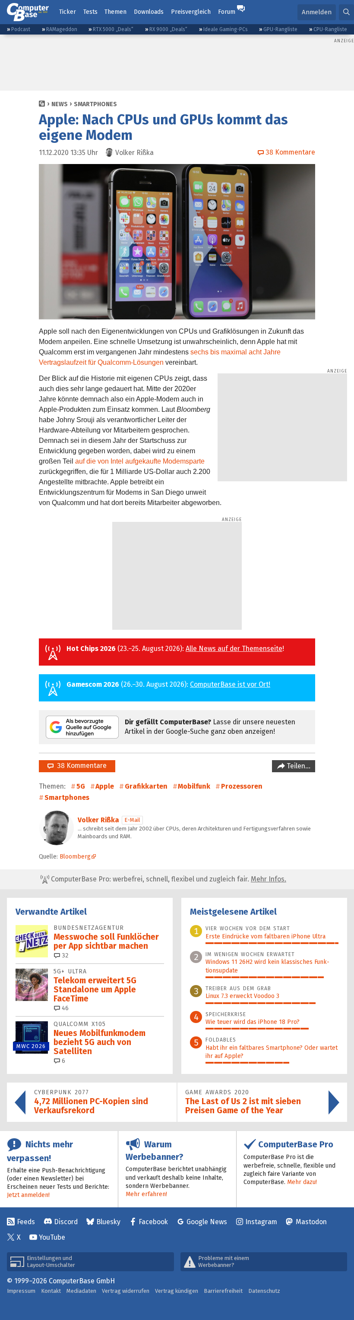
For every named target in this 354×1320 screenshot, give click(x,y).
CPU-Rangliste (330, 29)
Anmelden (317, 12)
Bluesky (108, 1222)
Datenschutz (264, 1291)
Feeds (26, 1222)
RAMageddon (61, 29)
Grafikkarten (146, 786)
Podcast (20, 29)
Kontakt (51, 1291)
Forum (226, 12)
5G (80, 786)
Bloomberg (75, 856)
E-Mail (132, 820)
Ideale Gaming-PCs (225, 29)
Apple (104, 786)
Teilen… (297, 766)
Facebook (153, 1222)
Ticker (67, 12)
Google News (206, 1222)
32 (64, 955)
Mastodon (311, 1222)
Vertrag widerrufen (125, 1291)
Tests (90, 12)
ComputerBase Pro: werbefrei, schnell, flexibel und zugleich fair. (167, 879)
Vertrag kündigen (176, 1291)
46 (64, 1008)
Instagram (261, 1222)
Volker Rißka (98, 820)
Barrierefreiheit (223, 1291)
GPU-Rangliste (280, 29)
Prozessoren (241, 786)
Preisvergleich (191, 12)
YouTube (52, 1237)
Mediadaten (81, 1291)
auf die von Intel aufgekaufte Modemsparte (140, 461)
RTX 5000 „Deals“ (113, 29)
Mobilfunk (194, 786)
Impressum (21, 1291)
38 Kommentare (80, 765)
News (59, 104)
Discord (66, 1222)
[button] (346, 12)
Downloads (149, 12)
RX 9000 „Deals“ (168, 29)
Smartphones (95, 104)
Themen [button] (115, 12)
